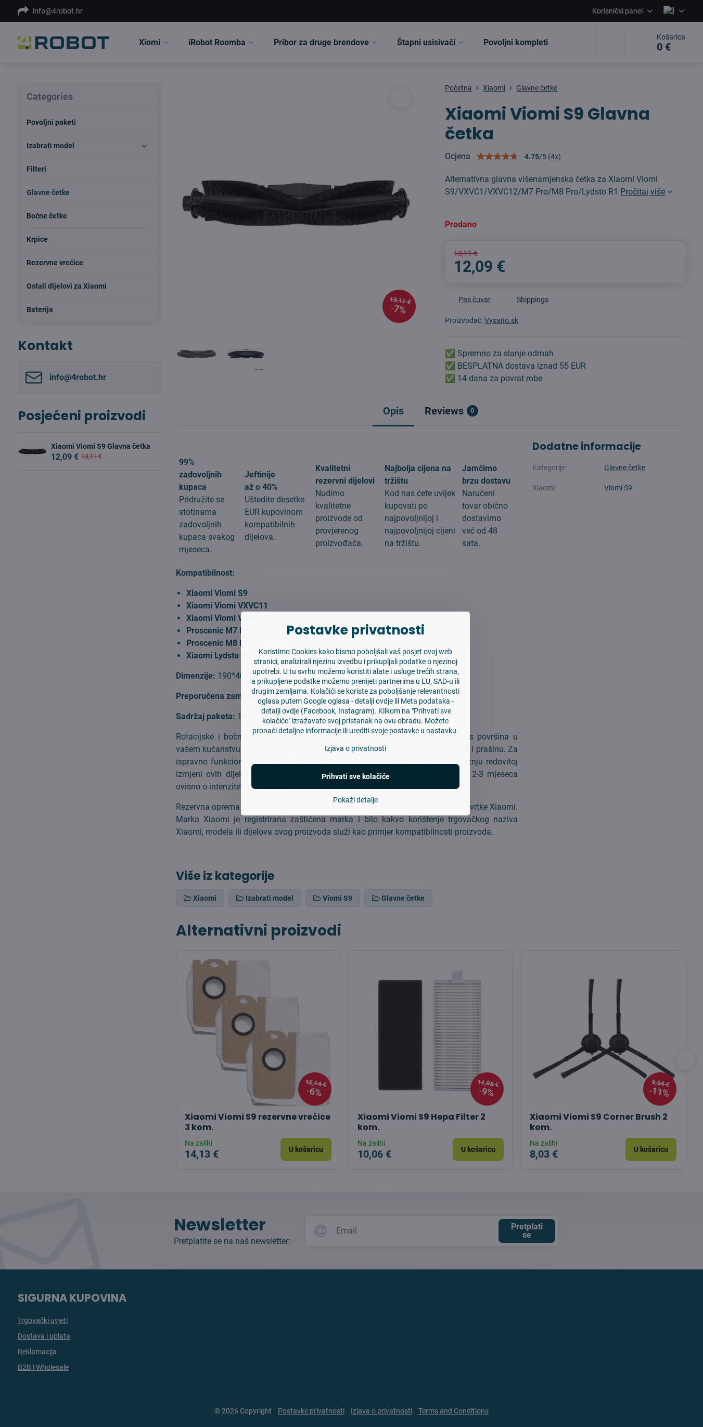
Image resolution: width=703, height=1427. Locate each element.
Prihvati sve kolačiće (356, 776)
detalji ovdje (374, 701)
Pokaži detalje (355, 800)
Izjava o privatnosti (355, 748)
